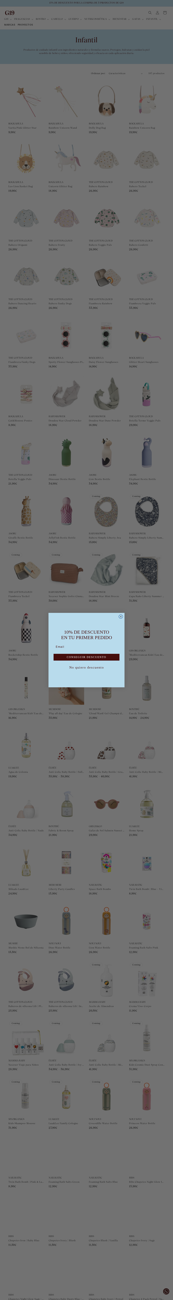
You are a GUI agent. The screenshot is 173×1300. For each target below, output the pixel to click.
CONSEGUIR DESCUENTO (86, 657)
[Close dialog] (121, 617)
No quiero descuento (86, 667)
